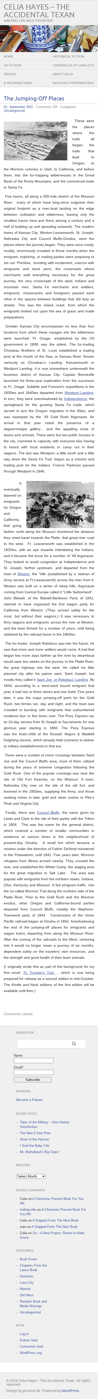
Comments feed (31, 1346)
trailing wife (28, 1209)
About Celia (63, 74)
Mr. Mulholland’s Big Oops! (39, 1152)
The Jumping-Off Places (34, 99)
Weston (24, 574)
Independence (75, 399)
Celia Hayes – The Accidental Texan (39, 11)
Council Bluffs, (48, 813)
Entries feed (28, 1340)
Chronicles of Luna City (73, 65)
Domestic (27, 1276)
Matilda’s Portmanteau (73, 83)
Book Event (28, 1259)
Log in (24, 1334)
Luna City (27, 1282)
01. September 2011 (18, 107)
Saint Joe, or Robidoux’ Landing (62, 680)
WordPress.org (30, 1353)
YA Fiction (12, 65)
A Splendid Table (18, 83)
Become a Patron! (29, 1100)
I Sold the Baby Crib (34, 1146)
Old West (26, 1295)
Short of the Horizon (34, 1139)
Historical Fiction (68, 56)
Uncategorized (14, 111)
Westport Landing (79, 393)
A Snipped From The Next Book (55, 1220)
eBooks (10, 74)
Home (8, 56)
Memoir (25, 1289)
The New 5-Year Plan (35, 1133)
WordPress (70, 1391)
